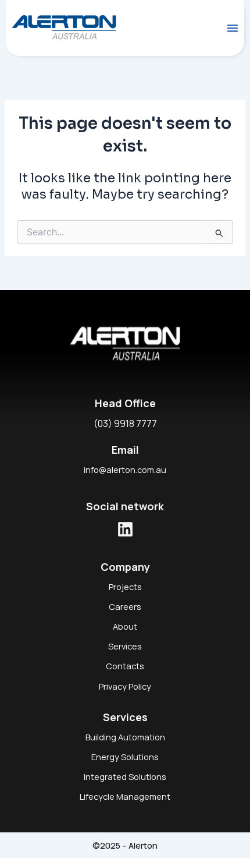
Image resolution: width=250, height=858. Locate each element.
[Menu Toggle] (232, 28)
